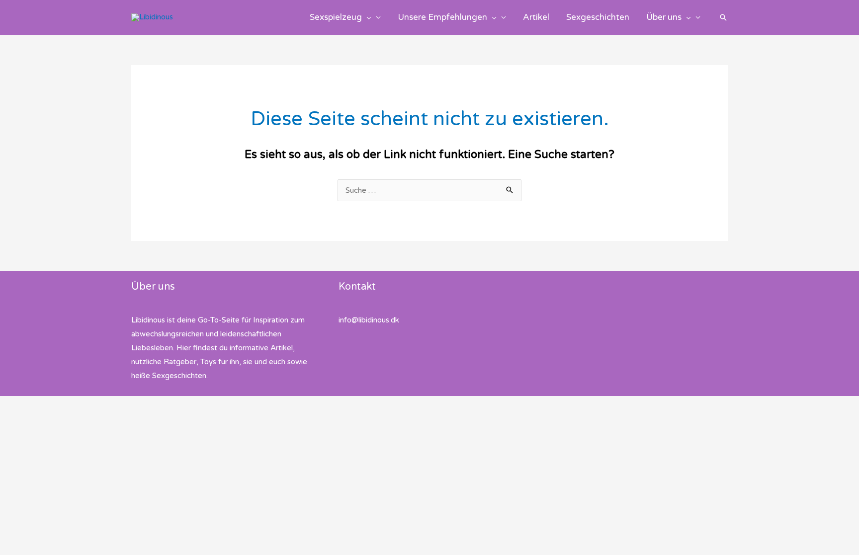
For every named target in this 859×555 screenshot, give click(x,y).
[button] (366, 17)
